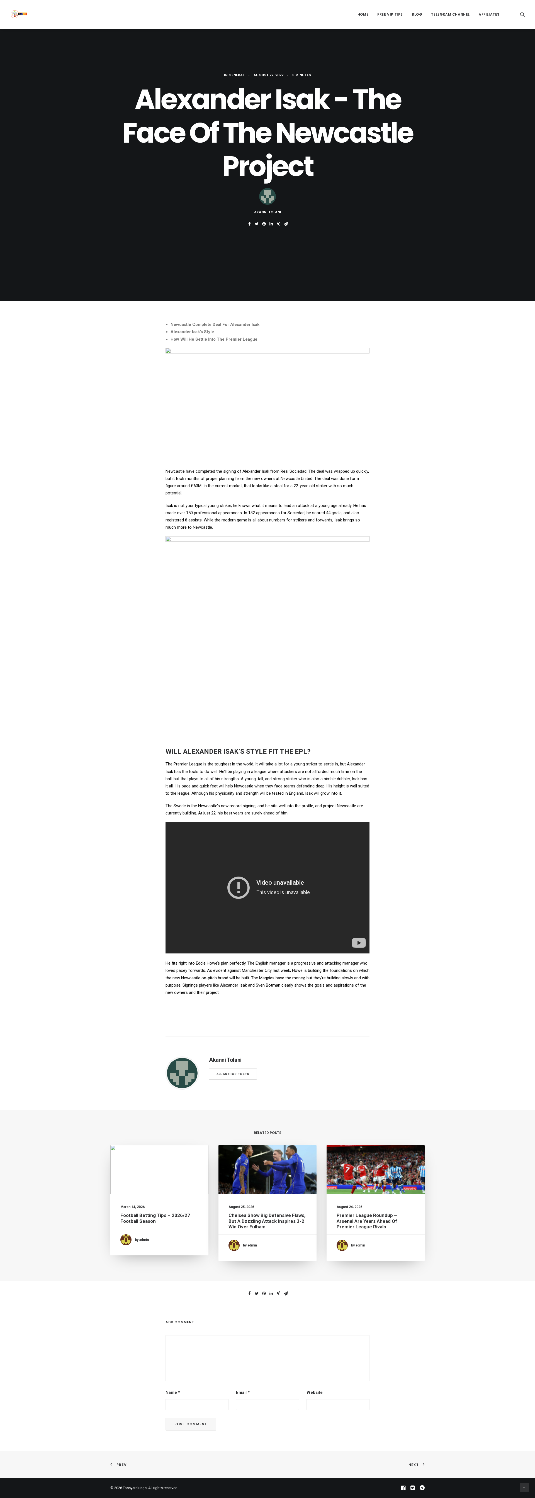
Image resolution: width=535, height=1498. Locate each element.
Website (315, 1392)
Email (243, 1392)
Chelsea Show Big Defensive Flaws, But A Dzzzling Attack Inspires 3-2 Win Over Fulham (266, 1220)
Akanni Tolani (267, 212)
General (236, 75)
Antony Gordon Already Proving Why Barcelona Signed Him (479, 1218)
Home (363, 14)
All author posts (233, 1074)
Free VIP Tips (390, 14)
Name (173, 1392)
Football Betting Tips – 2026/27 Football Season (155, 1218)
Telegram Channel (450, 14)
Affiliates (489, 14)
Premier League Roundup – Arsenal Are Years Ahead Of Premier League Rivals (367, 1220)
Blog (417, 14)
